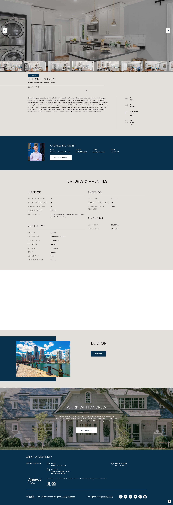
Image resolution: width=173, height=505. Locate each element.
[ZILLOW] (145, 497)
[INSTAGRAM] (125, 497)
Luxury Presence (68, 497)
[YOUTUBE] (135, 497)
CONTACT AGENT (60, 158)
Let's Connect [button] (86, 430)
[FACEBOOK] (121, 497)
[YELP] (130, 497)
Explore (98, 354)
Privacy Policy (107, 497)
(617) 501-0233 (81, 152)
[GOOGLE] (140, 497)
